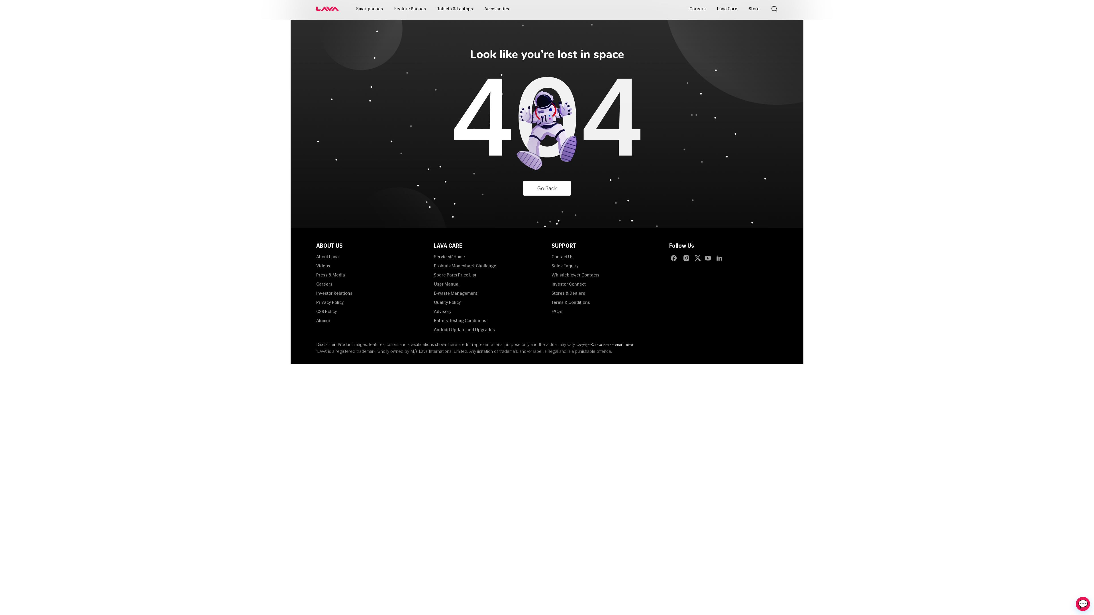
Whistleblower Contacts (575, 275)
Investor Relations (334, 293)
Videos (323, 265)
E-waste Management (455, 293)
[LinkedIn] (719, 258)
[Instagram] (686, 258)
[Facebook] (673, 258)
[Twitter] (698, 258)
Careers (697, 8)
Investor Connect (569, 284)
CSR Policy (326, 311)
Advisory (443, 311)
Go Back (547, 188)
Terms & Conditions (571, 302)
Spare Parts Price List (455, 275)
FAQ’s (557, 311)
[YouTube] (708, 258)
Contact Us (562, 256)
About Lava (327, 256)
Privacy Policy (330, 302)
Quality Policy (447, 302)
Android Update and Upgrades (464, 329)
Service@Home (449, 256)
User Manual (447, 284)
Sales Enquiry (565, 265)
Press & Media (330, 275)
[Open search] (774, 8)
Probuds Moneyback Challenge (465, 265)
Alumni (323, 320)
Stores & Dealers (568, 293)
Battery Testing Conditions (460, 320)
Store (754, 8)
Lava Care (727, 8)
